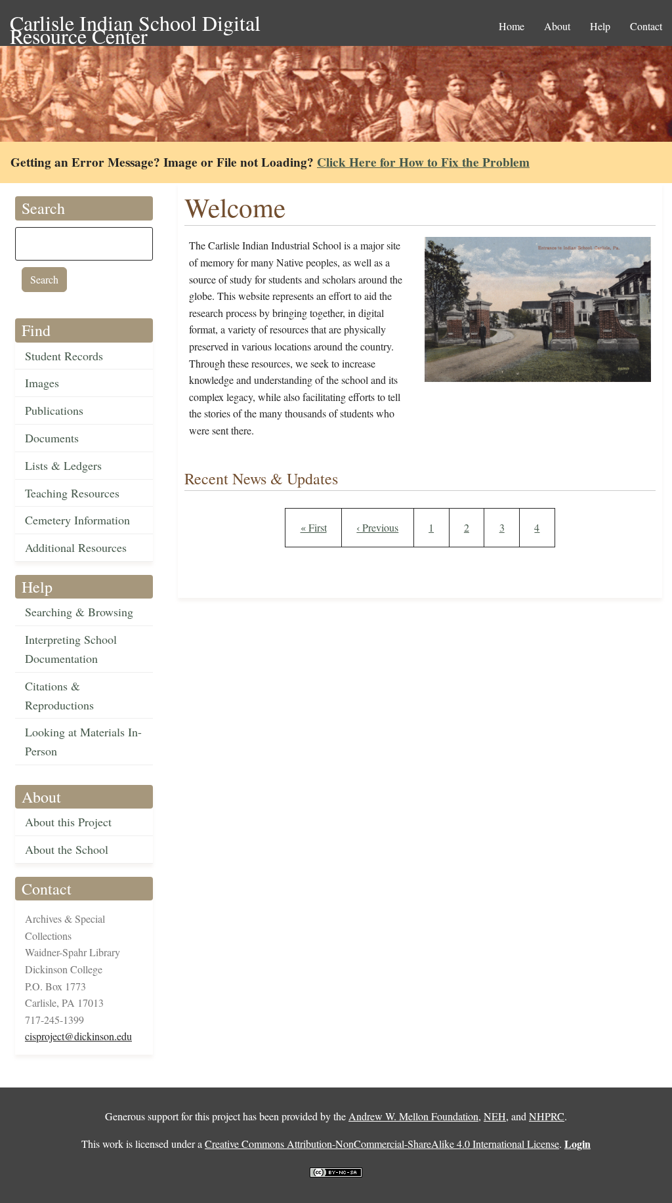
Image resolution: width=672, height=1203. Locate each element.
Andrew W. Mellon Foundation (413, 1116)
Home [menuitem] (511, 26)
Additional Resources (76, 547)
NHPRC (546, 1116)
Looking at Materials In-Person (83, 741)
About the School (66, 849)
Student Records (64, 356)
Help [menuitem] (600, 26)
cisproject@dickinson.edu (78, 1036)
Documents (52, 438)
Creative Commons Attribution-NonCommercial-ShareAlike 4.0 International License (382, 1143)
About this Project (68, 822)
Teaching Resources (72, 493)
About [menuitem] (557, 26)
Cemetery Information (77, 520)
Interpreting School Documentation (71, 648)
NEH (495, 1116)
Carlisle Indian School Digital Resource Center (135, 24)
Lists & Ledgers (63, 465)
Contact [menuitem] (646, 26)
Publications (54, 410)
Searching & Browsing (79, 612)
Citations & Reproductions (59, 695)
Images (42, 382)
